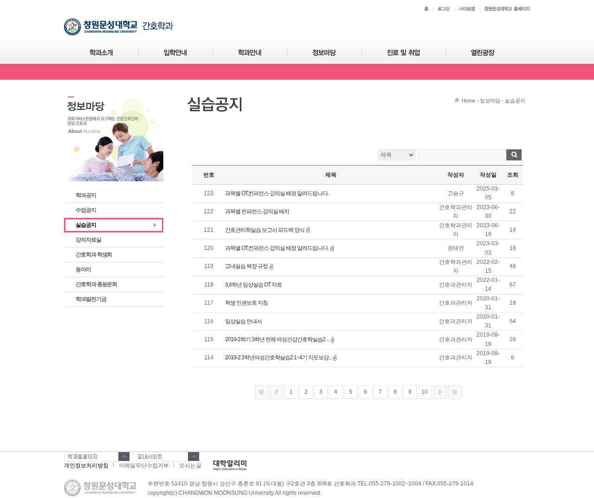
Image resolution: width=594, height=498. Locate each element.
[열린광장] (483, 52)
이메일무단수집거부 (144, 465)
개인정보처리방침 (86, 465)
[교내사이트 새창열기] (167, 456)
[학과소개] (101, 52)
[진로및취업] (403, 52)
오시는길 (190, 465)
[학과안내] (249, 52)
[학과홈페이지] (97, 456)
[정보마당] (324, 52)
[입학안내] (175, 52)
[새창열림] (230, 464)
